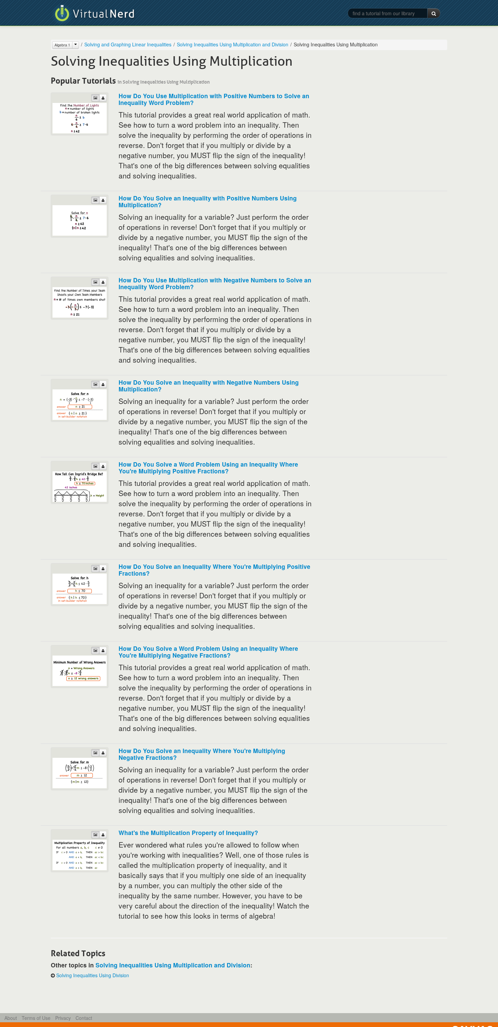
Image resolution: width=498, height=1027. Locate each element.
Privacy (63, 1017)
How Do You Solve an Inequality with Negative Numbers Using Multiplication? (209, 385)
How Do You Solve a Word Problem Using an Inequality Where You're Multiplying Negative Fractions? (208, 651)
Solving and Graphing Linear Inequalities (127, 44)
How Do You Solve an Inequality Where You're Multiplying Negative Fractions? (202, 754)
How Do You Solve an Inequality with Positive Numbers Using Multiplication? (208, 201)
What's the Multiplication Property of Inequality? (188, 832)
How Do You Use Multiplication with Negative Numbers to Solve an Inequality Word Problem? (215, 283)
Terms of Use (36, 1017)
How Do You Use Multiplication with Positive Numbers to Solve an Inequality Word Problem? (214, 99)
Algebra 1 (62, 44)
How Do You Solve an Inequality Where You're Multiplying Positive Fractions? (214, 569)
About (10, 1017)
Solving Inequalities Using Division (92, 975)
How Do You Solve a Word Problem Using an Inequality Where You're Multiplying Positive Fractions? (208, 467)
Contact (84, 1017)
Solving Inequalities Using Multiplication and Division (232, 44)
